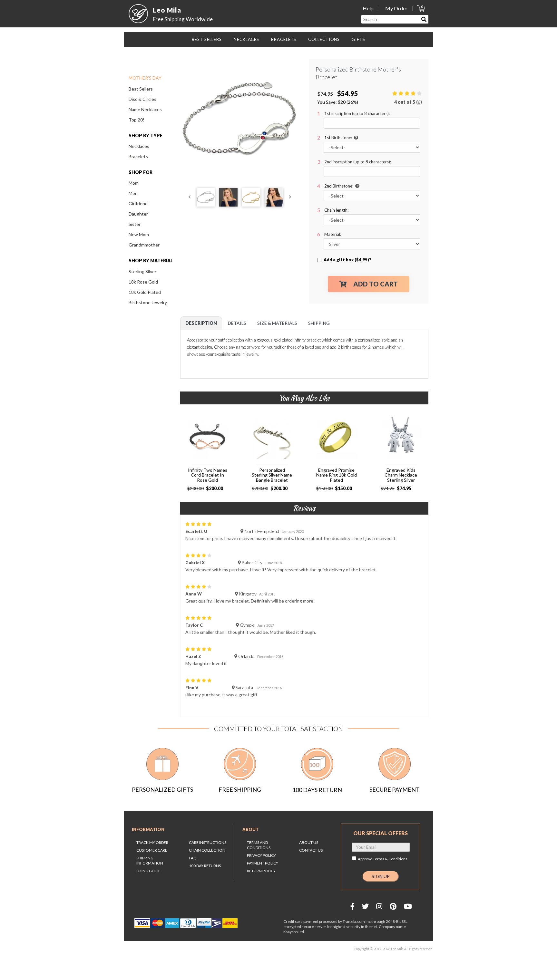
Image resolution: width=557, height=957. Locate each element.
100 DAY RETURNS (205, 865)
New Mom (139, 234)
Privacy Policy (261, 855)
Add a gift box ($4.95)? (347, 259)
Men (133, 193)
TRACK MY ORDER (152, 842)
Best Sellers (141, 89)
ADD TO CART (375, 284)
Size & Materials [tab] (277, 323)
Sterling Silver (142, 271)
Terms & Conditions (390, 858)
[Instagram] (379, 906)
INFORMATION (148, 829)
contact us (311, 850)
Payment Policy (262, 863)
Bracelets (138, 156)
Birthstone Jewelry (148, 302)
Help (368, 8)
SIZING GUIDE (148, 870)
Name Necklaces (145, 109)
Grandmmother (144, 244)
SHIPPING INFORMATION (149, 860)
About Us (308, 842)
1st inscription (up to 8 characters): (357, 113)
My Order (396, 8)
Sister (135, 224)
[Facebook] (352, 906)
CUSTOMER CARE (151, 850)
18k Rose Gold (143, 282)
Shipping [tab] (319, 323)
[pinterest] (393, 906)
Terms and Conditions (258, 845)
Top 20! (136, 119)
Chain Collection (207, 850)
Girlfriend (138, 203)
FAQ (193, 858)
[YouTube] (408, 906)
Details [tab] (237, 323)
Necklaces (139, 146)
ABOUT (250, 829)
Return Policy (261, 870)
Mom (134, 183)
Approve (382, 858)
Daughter (138, 214)
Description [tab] (201, 323)
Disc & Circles (142, 99)
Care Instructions (207, 842)
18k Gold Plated (145, 292)
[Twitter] (365, 906)
